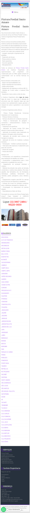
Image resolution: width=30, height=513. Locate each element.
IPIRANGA (4, 299)
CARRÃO (3, 279)
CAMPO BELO (5, 268)
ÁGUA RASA (4, 237)
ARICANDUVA (5, 245)
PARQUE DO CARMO (7, 352)
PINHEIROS (4, 360)
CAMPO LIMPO (5, 271)
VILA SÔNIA (4, 441)
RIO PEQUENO (5, 371)
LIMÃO (3, 335)
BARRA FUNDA (5, 251)
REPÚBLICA (4, 369)
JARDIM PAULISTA (6, 324)
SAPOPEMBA (5, 394)
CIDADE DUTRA (5, 285)
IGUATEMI (4, 296)
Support (14, 510)
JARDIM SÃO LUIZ (6, 327)
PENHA (3, 355)
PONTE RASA (5, 363)
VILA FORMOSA (5, 416)
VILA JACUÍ (4, 422)
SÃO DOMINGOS (6, 383)
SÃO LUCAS (4, 385)
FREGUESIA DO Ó (6, 290)
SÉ (2, 399)
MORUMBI (4, 346)
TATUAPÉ (4, 402)
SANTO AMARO (5, 380)
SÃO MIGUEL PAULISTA (8, 391)
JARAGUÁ (4, 318)
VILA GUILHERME (6, 419)
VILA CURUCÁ (5, 413)
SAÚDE (3, 397)
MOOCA (3, 343)
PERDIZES (4, 357)
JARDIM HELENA (6, 321)
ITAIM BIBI (4, 301)
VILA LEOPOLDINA (6, 425)
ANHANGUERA (5, 243)
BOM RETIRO (5, 257)
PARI (2, 349)
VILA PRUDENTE (6, 439)
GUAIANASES (5, 293)
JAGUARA (4, 315)
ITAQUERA (4, 307)
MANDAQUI (4, 338)
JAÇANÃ (3, 313)
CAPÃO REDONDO (6, 276)
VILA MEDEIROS (5, 436)
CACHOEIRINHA (5, 262)
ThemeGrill (9, 510)
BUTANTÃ (4, 259)
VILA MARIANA (5, 430)
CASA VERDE (5, 282)
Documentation (20, 510)
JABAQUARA (5, 310)
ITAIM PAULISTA (6, 304)
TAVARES (4, 366)
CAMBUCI (4, 265)
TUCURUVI (4, 408)
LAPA (2, 329)
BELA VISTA (4, 254)
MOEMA (3, 341)
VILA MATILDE (5, 433)
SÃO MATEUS (5, 388)
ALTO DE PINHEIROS (7, 240)
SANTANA (4, 377)
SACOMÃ (3, 374)
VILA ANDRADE (5, 411)
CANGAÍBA (4, 273)
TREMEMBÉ (4, 405)
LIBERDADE (4, 332)
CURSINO (4, 287)
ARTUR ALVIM (5, 248)
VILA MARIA (4, 427)
